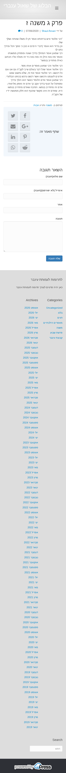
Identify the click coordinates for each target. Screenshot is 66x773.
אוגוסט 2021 (31, 572)
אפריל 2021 (31, 592)
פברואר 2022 (31, 542)
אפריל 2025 (31, 387)
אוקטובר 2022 (30, 502)
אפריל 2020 (31, 652)
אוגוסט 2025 (31, 367)
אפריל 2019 (31, 712)
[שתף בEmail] (13, 126)
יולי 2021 (33, 577)
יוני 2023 (33, 462)
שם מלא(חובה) (54, 176)
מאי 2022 (33, 527)
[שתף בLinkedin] (13, 137)
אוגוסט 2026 (31, 307)
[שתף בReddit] (25, 147)
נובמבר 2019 (31, 677)
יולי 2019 (33, 697)
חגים (59, 317)
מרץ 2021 (32, 597)
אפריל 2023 (31, 472)
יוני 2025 (33, 377)
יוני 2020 (33, 642)
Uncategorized (54, 307)
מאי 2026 (33, 322)
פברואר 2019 (31, 722)
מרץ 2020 (32, 657)
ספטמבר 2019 (30, 687)
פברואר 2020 (31, 662)
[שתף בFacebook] (25, 115)
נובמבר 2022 (31, 497)
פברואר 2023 (31, 482)
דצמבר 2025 (31, 347)
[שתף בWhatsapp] (13, 147)
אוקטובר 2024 (30, 417)
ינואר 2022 (32, 547)
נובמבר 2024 (31, 412)
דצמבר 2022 (31, 492)
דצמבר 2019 (31, 672)
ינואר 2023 (32, 487)
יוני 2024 (33, 437)
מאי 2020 (33, 647)
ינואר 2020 (32, 667)
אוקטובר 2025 (30, 357)
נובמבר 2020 (31, 617)
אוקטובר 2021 (30, 562)
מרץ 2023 (32, 477)
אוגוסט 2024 (31, 427)
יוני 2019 (33, 702)
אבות (36, 105)
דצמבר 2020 (31, 612)
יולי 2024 (33, 432)
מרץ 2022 (32, 537)
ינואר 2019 (32, 727)
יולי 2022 (33, 517)
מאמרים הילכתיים (52, 322)
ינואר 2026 (32, 342)
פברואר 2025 (31, 397)
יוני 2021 (33, 582)
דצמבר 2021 (31, 552)
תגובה (59, 218)
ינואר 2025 (32, 402)
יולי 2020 (33, 637)
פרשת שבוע (56, 332)
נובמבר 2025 (31, 352)
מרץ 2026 (32, 332)
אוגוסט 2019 (31, 692)
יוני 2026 (33, 317)
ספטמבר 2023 (30, 447)
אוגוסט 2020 (31, 632)
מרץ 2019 (32, 717)
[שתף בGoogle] (25, 126)
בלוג (60, 312)
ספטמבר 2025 (30, 362)
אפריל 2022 (31, 532)
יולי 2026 (33, 312)
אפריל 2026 (31, 327)
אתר (60, 204)
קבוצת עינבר (55, 337)
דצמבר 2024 (31, 407)
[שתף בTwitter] (13, 115)
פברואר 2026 (31, 337)
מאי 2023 (33, 467)
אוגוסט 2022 (31, 512)
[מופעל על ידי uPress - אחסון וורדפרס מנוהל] (33, 766)
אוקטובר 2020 (30, 622)
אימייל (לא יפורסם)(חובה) (48, 190)
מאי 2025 (33, 382)
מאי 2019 (33, 707)
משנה (49, 105)
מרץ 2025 (32, 392)
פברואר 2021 (31, 602)
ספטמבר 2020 (30, 627)
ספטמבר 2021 (30, 567)
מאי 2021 (33, 587)
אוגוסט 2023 (31, 452)
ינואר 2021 (32, 607)
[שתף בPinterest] (25, 137)
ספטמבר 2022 (30, 507)
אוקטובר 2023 (30, 442)
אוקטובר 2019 (30, 682)
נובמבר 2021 (31, 557)
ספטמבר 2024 (30, 422)
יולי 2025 (33, 372)
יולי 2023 (33, 457)
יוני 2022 (33, 522)
